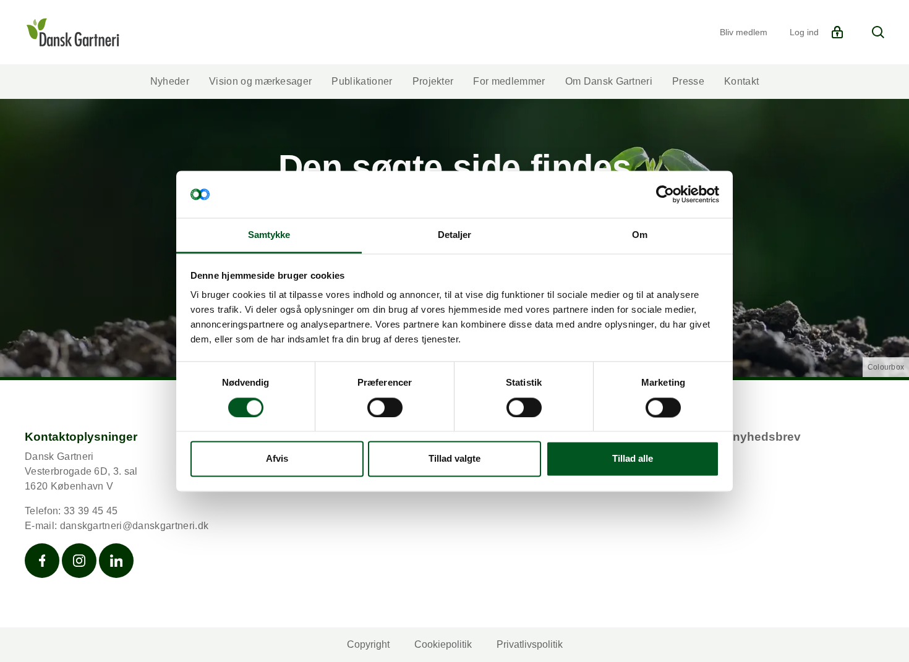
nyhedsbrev (767, 436)
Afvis (277, 459)
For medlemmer (509, 81)
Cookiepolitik (443, 644)
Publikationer (361, 81)
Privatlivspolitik (530, 644)
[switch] (385, 407)
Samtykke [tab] (269, 235)
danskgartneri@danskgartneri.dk (134, 525)
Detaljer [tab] (455, 235)
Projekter (433, 81)
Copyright (368, 644)
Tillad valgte (454, 459)
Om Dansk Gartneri (608, 81)
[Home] (73, 32)
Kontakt (741, 81)
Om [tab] (639, 235)
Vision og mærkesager (260, 81)
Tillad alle (632, 459)
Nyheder (169, 81)
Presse (688, 81)
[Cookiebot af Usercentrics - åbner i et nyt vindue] (665, 194)
